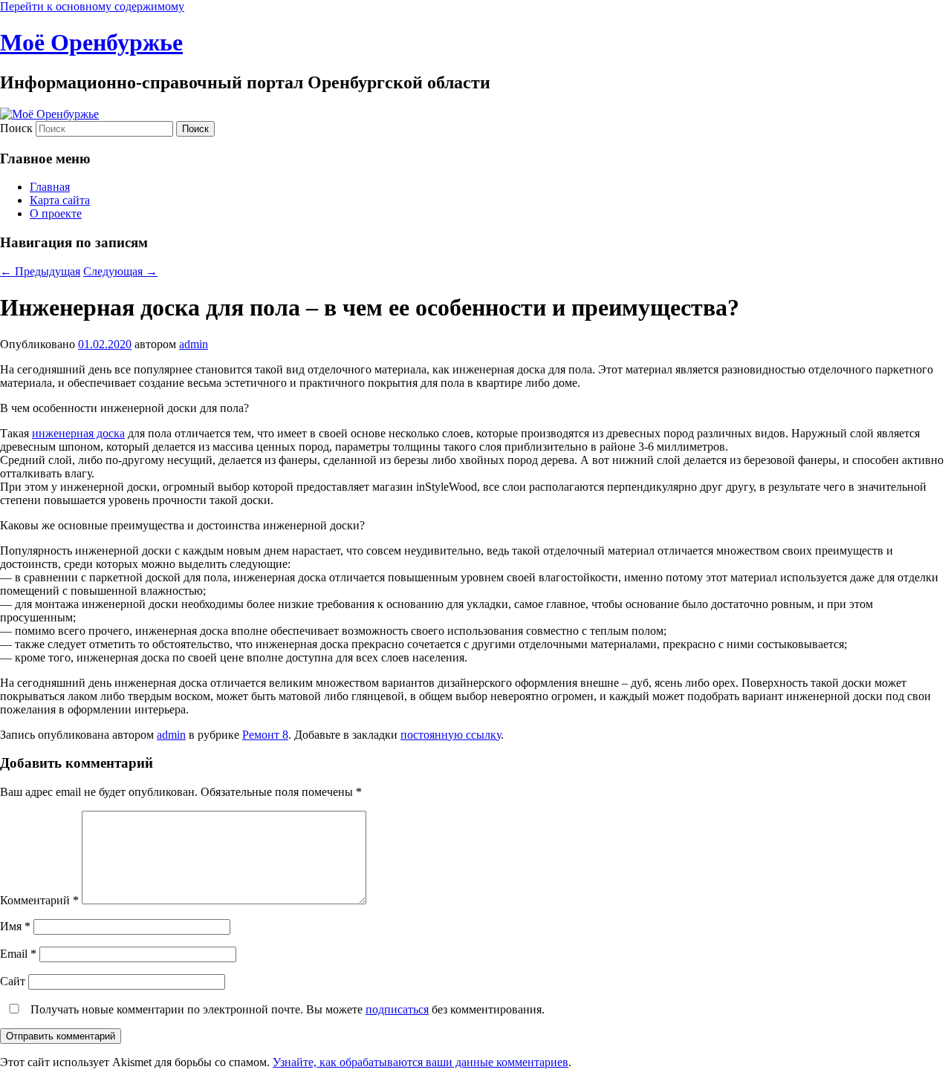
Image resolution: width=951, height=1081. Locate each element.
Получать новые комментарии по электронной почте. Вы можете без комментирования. (286, 1009)
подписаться (397, 1009)
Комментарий (39, 900)
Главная (50, 186)
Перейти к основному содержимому (92, 6)
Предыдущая (40, 271)
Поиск (16, 128)
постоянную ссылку (450, 734)
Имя (15, 926)
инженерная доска (78, 433)
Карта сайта (60, 200)
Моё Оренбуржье (91, 42)
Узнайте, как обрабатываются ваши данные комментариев (420, 1062)
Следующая (120, 271)
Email (18, 953)
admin (193, 344)
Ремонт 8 (265, 734)
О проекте (56, 213)
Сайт (12, 981)
